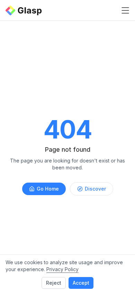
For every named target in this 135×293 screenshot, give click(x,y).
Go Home (48, 189)
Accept (81, 283)
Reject (53, 283)
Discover (95, 189)
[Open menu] (125, 10)
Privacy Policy (62, 269)
